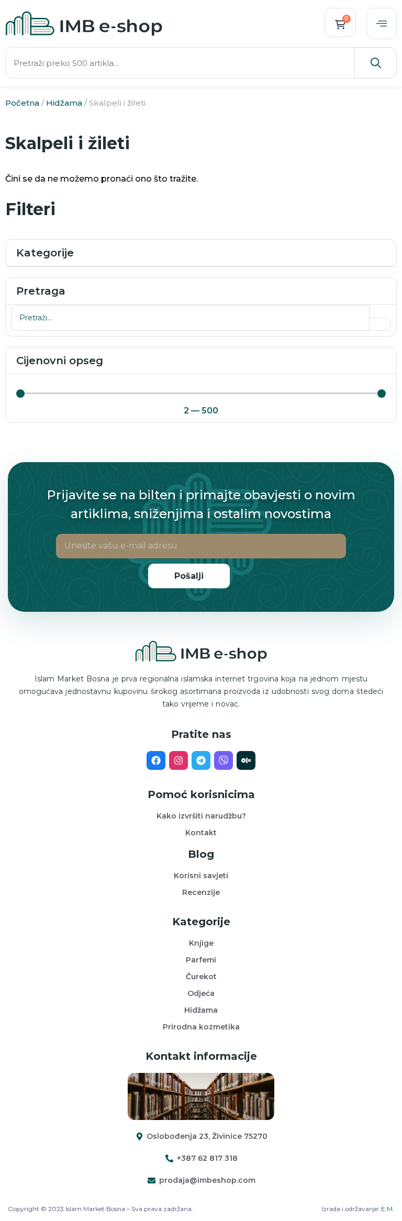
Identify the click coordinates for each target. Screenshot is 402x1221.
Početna (22, 103)
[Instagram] (178, 760)
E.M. (387, 1209)
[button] (381, 23)
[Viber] (223, 760)
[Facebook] (156, 760)
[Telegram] (201, 760)
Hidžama (64, 103)
